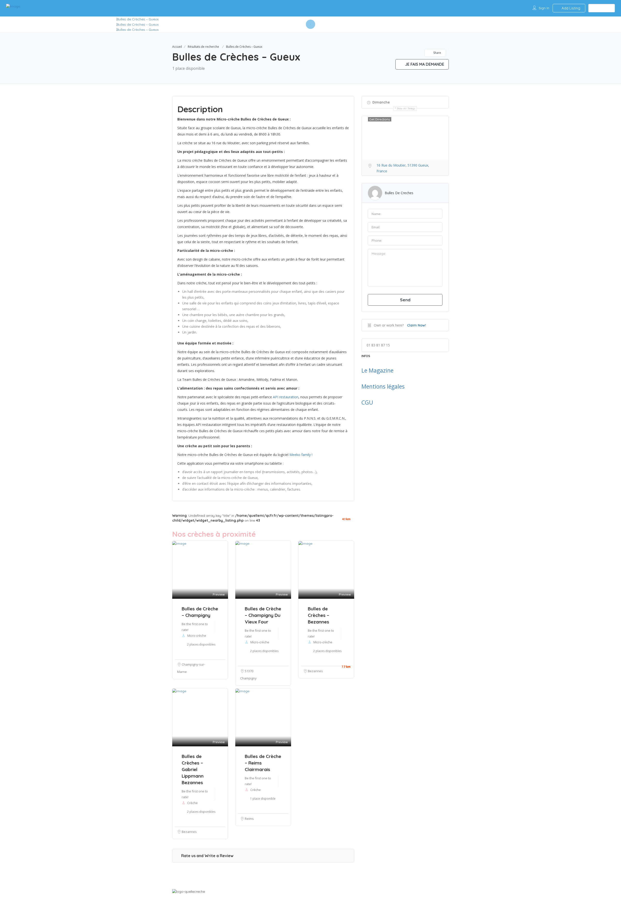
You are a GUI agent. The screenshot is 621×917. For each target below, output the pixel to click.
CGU (367, 402)
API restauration (285, 397)
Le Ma (369, 370)
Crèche (192, 803)
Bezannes (315, 671)
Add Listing (570, 8)
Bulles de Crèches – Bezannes (318, 615)
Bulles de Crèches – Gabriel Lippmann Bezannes (193, 769)
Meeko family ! (300, 454)
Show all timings (406, 108)
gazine (385, 370)
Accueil (177, 47)
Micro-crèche (322, 642)
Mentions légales (383, 386)
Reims (249, 818)
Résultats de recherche (203, 47)
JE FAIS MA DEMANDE (424, 64)
